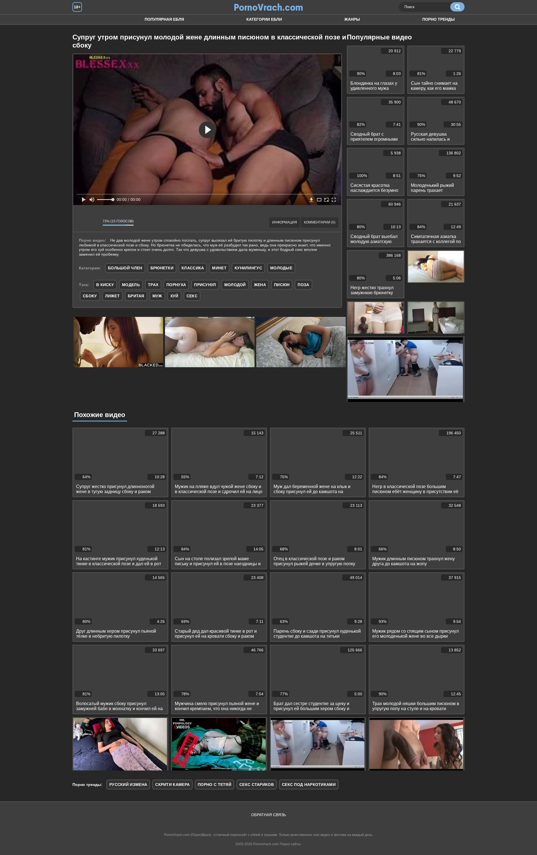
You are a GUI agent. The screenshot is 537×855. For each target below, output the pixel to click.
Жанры (352, 19)
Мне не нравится (94, 223)
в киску (105, 284)
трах (153, 284)
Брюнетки (161, 268)
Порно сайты (290, 844)
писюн (282, 284)
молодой (235, 284)
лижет (112, 296)
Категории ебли (264, 19)
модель (131, 284)
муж (157, 296)
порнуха (176, 284)
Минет (219, 268)
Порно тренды (438, 19)
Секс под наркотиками (309, 784)
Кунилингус (248, 268)
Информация (284, 222)
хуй (174, 296)
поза (303, 284)
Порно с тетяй (214, 784)
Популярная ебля (164, 19)
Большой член (125, 268)
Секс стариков (256, 784)
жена (260, 284)
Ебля (82, 19)
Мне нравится (81, 223)
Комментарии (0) (319, 222)
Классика (193, 268)
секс (192, 296)
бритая (136, 296)
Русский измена (128, 784)
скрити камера (172, 784)
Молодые (281, 268)
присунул (205, 284)
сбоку (90, 296)
